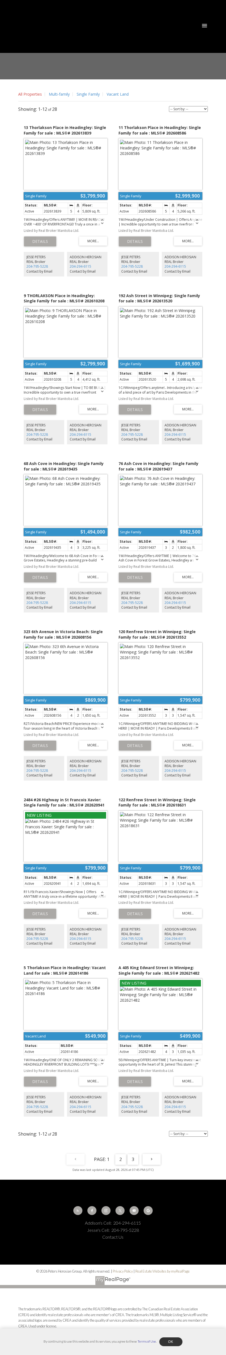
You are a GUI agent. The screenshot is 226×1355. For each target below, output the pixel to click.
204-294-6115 (80, 266)
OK (171, 1342)
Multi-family (59, 94)
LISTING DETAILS (40, 241)
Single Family (88, 94)
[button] (77, 1210)
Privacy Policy (123, 1271)
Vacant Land (118, 94)
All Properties (30, 94)
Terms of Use (147, 1341)
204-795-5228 (37, 266)
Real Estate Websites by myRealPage (162, 1271)
